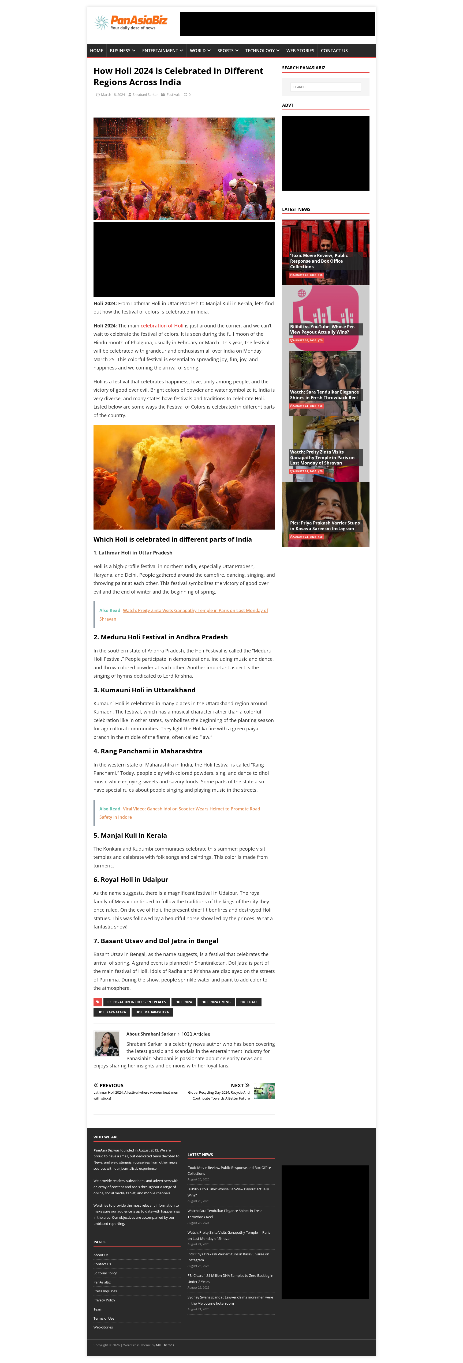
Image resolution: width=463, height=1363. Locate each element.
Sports (226, 51)
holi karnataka (112, 1012)
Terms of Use (104, 1318)
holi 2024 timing (216, 1002)
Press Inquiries (105, 1291)
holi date (248, 1002)
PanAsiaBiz (103, 1150)
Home (96, 51)
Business (120, 51)
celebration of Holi (162, 325)
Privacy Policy (104, 1300)
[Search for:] (325, 87)
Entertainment (160, 51)
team (157, 1156)
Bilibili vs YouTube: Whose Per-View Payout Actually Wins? (322, 329)
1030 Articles (195, 1034)
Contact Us (334, 51)
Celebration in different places (136, 1002)
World (198, 51)
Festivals (173, 94)
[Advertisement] (277, 24)
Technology (260, 51)
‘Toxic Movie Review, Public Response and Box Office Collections (319, 261)
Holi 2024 (184, 1002)
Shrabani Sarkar (145, 94)
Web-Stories (300, 51)
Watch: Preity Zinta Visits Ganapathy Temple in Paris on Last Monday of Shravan (322, 457)
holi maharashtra (152, 1012)
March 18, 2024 (113, 94)
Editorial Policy (105, 1273)
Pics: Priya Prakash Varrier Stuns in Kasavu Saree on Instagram (325, 525)
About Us (101, 1254)
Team (98, 1309)
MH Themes (165, 1345)
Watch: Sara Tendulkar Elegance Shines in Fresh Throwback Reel (324, 395)
